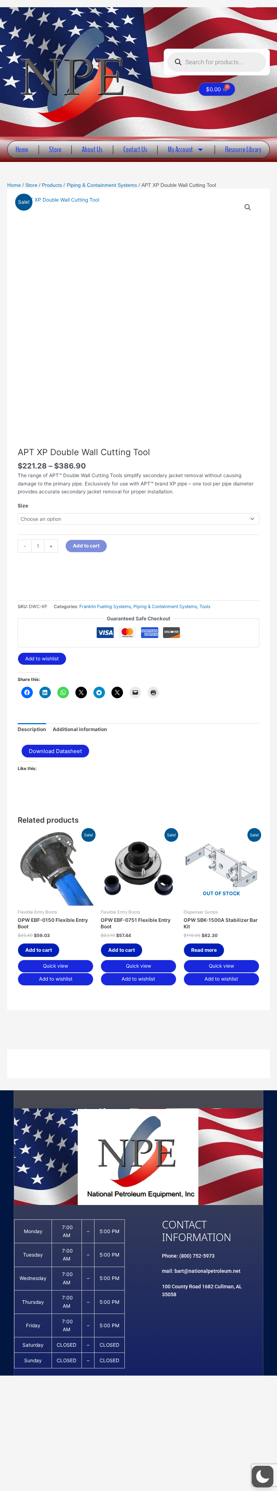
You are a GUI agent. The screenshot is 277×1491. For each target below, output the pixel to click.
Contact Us (135, 149)
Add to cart (86, 546)
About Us (92, 149)
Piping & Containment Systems (165, 606)
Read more (204, 950)
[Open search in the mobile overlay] (217, 62)
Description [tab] (32, 729)
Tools (204, 606)
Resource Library (243, 149)
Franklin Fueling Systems (105, 606)
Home (22, 149)
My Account (180, 149)
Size (23, 506)
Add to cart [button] (38, 950)
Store (55, 149)
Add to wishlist (42, 658)
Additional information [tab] (80, 729)
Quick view (55, 966)
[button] (247, 207)
